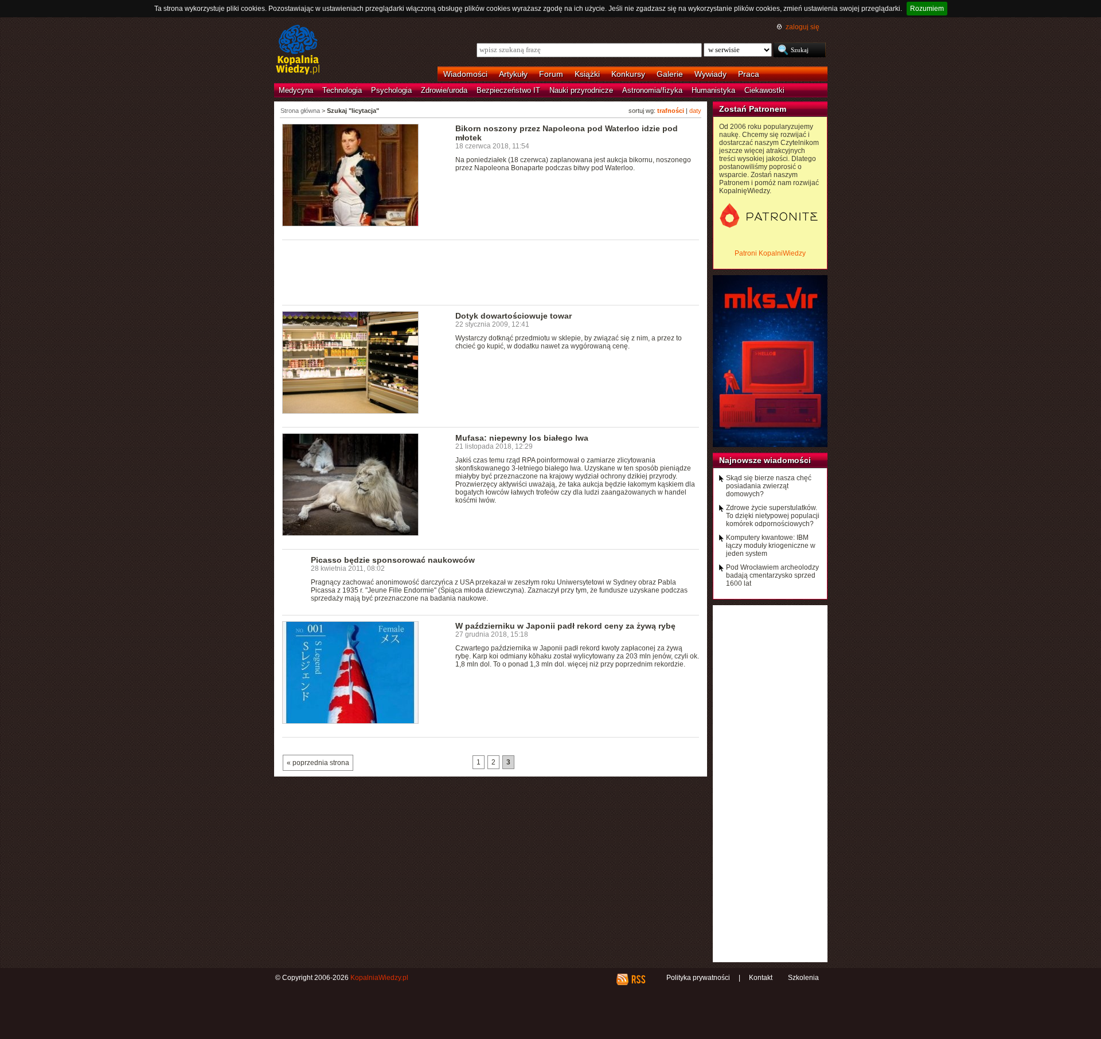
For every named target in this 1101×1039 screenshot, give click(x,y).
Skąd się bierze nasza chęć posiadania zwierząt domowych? (768, 486)
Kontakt (760, 978)
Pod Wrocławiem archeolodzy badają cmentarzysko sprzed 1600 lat (772, 575)
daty (695, 110)
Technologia (342, 90)
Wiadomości (465, 74)
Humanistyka (713, 90)
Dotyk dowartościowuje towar (513, 315)
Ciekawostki (764, 90)
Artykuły (513, 74)
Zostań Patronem (752, 108)
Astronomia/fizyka (652, 90)
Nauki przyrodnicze (581, 90)
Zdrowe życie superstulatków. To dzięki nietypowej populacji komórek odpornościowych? (772, 516)
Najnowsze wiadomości (765, 460)
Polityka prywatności (698, 978)
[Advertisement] (491, 271)
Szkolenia (803, 978)
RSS (637, 979)
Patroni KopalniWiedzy (770, 253)
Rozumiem (927, 9)
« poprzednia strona (318, 763)
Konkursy (628, 74)
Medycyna (296, 90)
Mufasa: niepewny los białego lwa (521, 437)
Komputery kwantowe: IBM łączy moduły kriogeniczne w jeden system (770, 546)
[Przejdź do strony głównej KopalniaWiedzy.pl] (298, 50)
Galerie (670, 74)
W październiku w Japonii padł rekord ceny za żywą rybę (565, 625)
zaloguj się (802, 27)
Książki (587, 74)
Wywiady (710, 74)
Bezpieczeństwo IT (508, 90)
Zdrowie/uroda (444, 90)
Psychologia (391, 90)
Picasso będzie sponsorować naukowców (393, 559)
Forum (551, 74)
